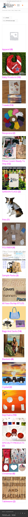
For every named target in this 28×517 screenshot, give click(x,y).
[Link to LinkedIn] (25, 513)
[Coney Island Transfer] (11, 5)
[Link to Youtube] (22, 513)
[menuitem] (14, 5)
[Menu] (18, 5)
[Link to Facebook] (18, 513)
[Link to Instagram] (20, 513)
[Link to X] (16, 513)
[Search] (14, 5)
